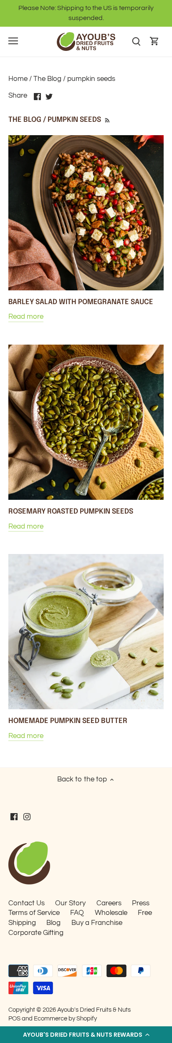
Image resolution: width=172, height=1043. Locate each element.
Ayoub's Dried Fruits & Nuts (94, 1009)
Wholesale (111, 913)
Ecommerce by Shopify (65, 1018)
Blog (53, 923)
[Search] (136, 41)
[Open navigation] (13, 41)
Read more (25, 316)
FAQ (77, 913)
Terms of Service (34, 913)
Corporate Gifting (35, 933)
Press (140, 903)
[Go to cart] (154, 41)
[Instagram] (26, 817)
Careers (108, 903)
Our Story (70, 903)
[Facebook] (14, 817)
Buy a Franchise (96, 923)
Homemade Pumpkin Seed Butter (67, 721)
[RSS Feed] (107, 119)
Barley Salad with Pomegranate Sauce (80, 302)
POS (14, 1018)
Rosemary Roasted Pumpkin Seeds (70, 511)
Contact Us (26, 903)
